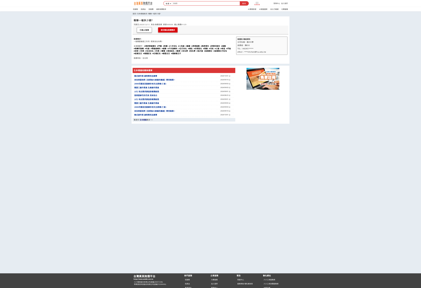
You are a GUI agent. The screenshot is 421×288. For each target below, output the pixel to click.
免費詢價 (257, 4)
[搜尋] (206, 3)
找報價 (151, 9)
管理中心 (277, 3)
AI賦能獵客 (263, 9)
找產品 (143, 9)
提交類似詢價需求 (168, 30)
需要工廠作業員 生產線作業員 (146, 87)
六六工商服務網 (269, 280)
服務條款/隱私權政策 (245, 284)
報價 (167, 4)
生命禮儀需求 (142, 14)
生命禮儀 (143, 120)
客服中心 (240, 280)
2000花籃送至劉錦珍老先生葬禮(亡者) (150, 84)
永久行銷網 (274, 9)
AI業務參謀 (252, 9)
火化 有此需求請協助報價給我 (146, 91)
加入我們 (284, 3)
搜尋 (244, 3)
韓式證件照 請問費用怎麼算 (145, 76)
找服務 (135, 9)
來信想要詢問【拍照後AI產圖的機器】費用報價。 (155, 80)
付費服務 (284, 9)
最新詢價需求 (161, 9)
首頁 (134, 14)
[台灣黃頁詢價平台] (145, 3)
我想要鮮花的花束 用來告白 (145, 95)
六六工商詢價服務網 (271, 284)
